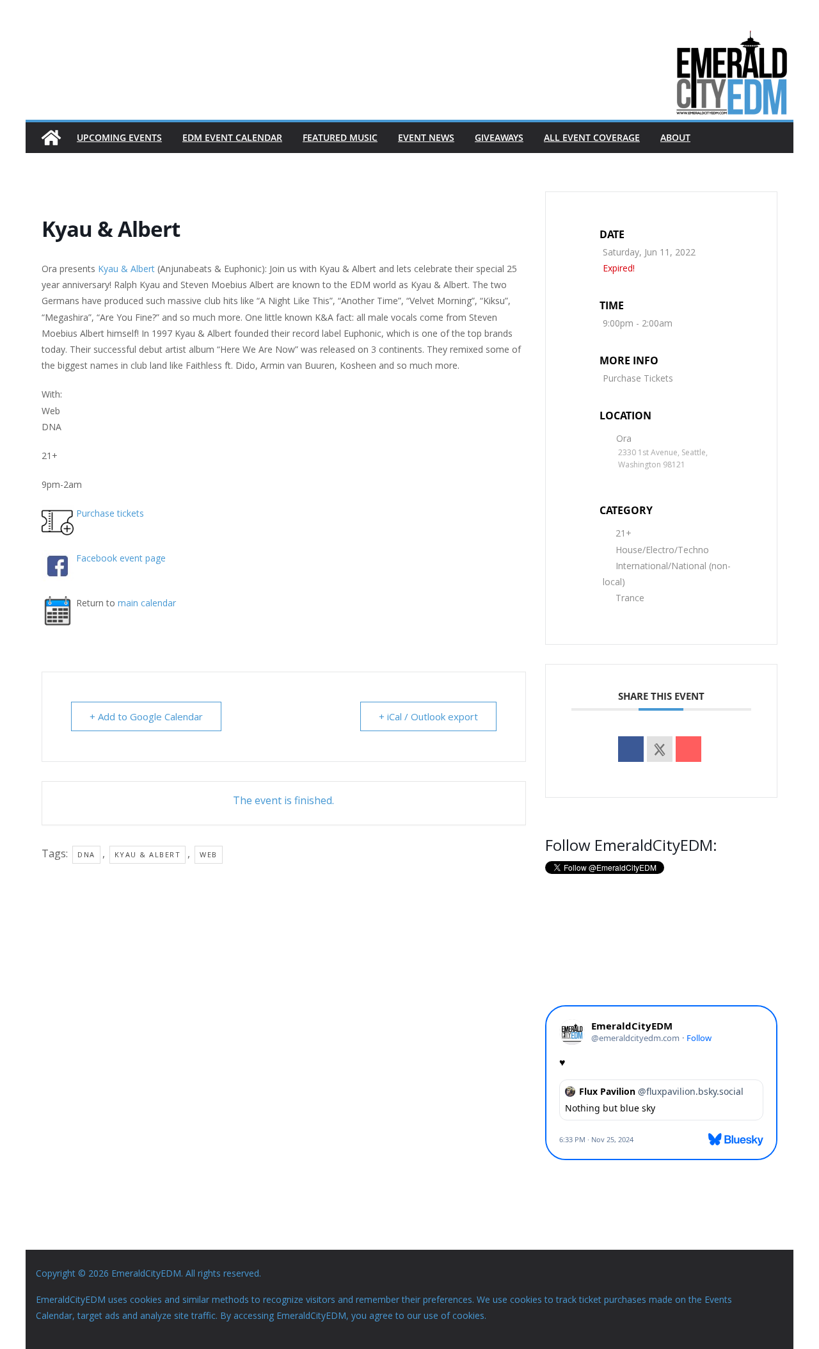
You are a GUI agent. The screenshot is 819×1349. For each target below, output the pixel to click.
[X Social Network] (659, 749)
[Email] (688, 749)
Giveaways (499, 137)
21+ (624, 533)
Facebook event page (121, 558)
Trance (630, 598)
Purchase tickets (110, 513)
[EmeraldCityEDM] (51, 137)
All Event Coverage (592, 137)
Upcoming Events (119, 137)
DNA (86, 854)
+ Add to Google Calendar (146, 716)
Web (209, 854)
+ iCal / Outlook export (428, 716)
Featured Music (340, 137)
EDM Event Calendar (232, 137)
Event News (426, 137)
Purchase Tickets (638, 378)
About (675, 137)
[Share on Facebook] (631, 749)
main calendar (147, 603)
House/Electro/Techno (662, 550)
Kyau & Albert (126, 269)
